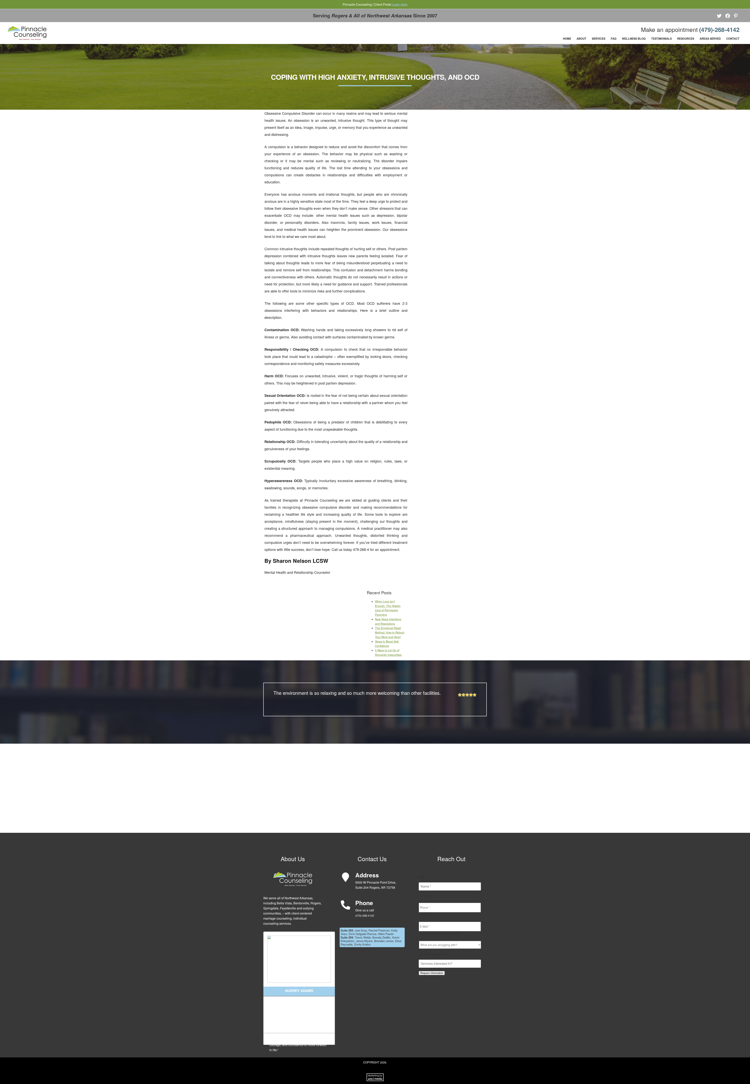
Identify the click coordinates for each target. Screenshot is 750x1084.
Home (567, 38)
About (581, 38)
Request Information (431, 973)
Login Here (399, 4)
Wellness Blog (634, 38)
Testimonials (661, 38)
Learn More (299, 1038)
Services (598, 38)
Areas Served (710, 38)
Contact (732, 38)
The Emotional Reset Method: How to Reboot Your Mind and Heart (389, 632)
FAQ (613, 38)
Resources (685, 38)
